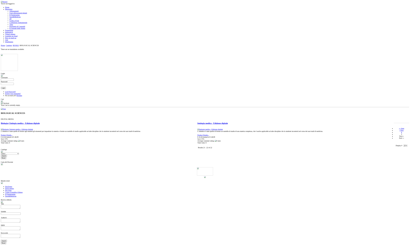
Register (19, 95)
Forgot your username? (13, 94)
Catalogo (9, 45)
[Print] (3, 108)
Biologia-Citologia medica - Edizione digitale (20, 123)
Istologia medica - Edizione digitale (212, 123)
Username (4, 77)
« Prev (401, 130)
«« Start (401, 128)
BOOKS (16, 45)
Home (3, 45)
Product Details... (6, 135)
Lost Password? (10, 92)
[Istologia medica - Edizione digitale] (210, 129)
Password (4, 82)
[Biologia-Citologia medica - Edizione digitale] (17, 129)
